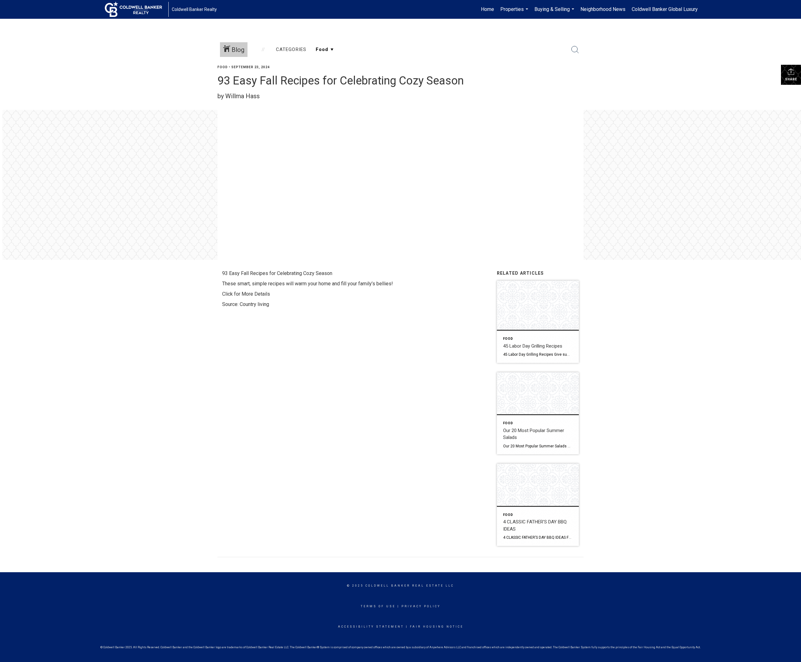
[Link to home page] (136, 9)
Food (222, 67)
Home (487, 9)
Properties (515, 12)
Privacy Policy (421, 606)
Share (791, 79)
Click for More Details (246, 294)
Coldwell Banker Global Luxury (665, 9)
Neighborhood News (602, 9)
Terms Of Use (378, 606)
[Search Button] (575, 49)
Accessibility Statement (371, 626)
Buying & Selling (555, 12)
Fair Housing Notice (436, 626)
